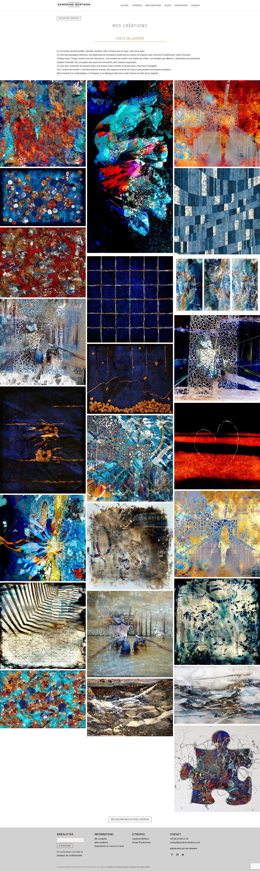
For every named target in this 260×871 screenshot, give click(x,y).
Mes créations (153, 5)
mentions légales (122, 867)
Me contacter (101, 839)
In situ (168, 5)
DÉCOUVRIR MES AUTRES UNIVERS (130, 819)
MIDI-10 (111, 867)
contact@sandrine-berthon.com (185, 842)
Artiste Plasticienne (141, 842)
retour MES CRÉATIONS (69, 18)
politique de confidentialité (69, 855)
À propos (137, 5)
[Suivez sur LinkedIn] (183, 854)
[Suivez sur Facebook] (172, 854)
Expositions (181, 5)
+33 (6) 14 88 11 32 (179, 839)
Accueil (125, 5)
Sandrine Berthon (140, 839)
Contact (195, 5)
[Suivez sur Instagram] (177, 854)
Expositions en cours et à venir (109, 846)
